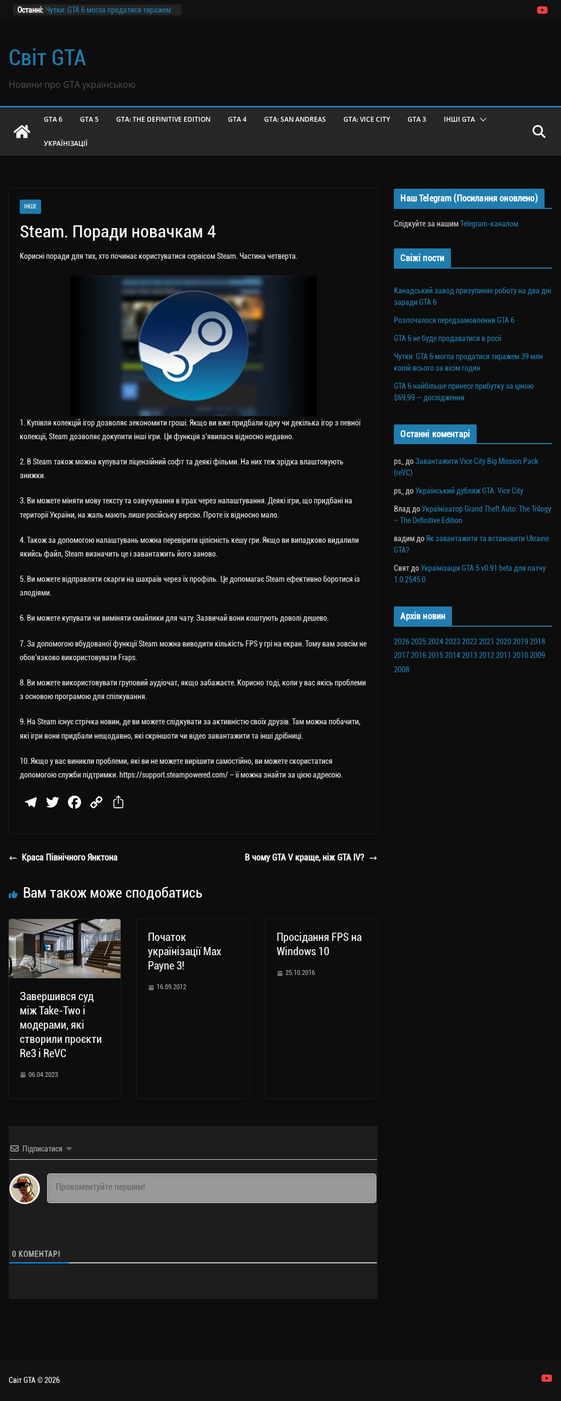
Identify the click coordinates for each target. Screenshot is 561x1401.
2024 (435, 641)
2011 (503, 655)
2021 (486, 641)
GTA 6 (53, 119)
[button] (481, 119)
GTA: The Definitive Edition (163, 119)
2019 (520, 641)
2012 (486, 655)
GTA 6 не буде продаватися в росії (99, 6)
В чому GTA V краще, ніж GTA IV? (304, 857)
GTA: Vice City (367, 119)
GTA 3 (417, 119)
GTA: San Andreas (295, 119)
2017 (401, 655)
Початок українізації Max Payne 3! (184, 951)
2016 (418, 655)
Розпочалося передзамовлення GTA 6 (454, 320)
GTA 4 (237, 119)
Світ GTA (47, 58)
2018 (537, 641)
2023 (452, 641)
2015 (435, 655)
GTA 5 (89, 119)
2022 (469, 641)
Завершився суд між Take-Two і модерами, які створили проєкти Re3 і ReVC (61, 1025)
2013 (469, 655)
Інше (30, 206)
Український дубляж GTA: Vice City (469, 490)
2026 (401, 641)
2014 (452, 655)
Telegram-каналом (489, 223)
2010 (520, 655)
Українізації (66, 143)
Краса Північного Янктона (70, 857)
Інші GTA (459, 119)
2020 (503, 641)
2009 (537, 655)
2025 (418, 641)
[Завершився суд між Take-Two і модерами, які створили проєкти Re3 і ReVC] (65, 926)
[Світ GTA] (22, 131)
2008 (401, 669)
